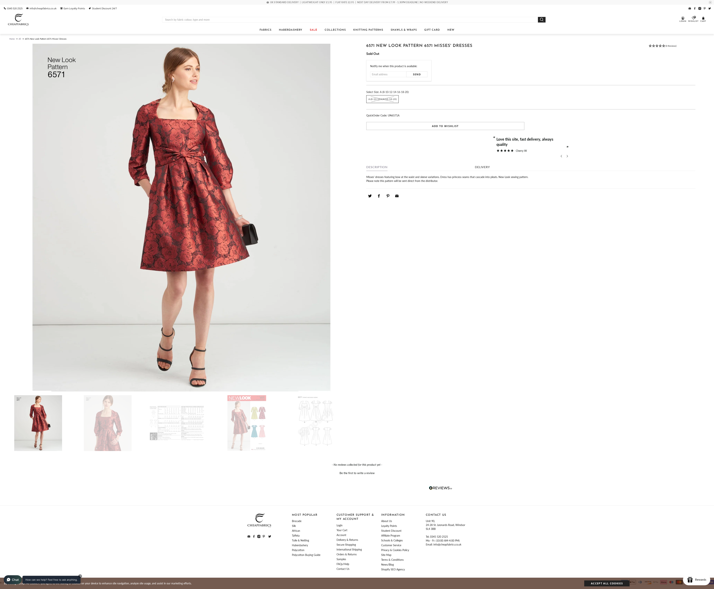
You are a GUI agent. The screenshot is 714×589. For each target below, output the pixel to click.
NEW (450, 30)
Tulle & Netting (300, 540)
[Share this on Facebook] (378, 195)
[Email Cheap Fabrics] (689, 8)
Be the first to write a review (357, 473)
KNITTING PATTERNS (368, 30)
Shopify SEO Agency (393, 569)
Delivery (482, 167)
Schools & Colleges (392, 540)
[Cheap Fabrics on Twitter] (709, 8)
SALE (313, 30)
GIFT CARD (432, 30)
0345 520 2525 (14, 8)
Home (12, 39)
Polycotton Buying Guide (306, 554)
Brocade (296, 521)
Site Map (386, 554)
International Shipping (349, 549)
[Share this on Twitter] (369, 195)
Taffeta (296, 535)
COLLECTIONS (335, 30)
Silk (294, 525)
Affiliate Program (390, 535)
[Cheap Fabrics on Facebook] (694, 8)
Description (376, 167)
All (20, 39)
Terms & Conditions (392, 559)
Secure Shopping (346, 544)
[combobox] (350, 20)
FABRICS (265, 30)
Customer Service (391, 545)
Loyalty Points (389, 525)
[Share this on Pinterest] (387, 195)
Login (339, 525)
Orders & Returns (347, 554)
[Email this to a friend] (397, 195)
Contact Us (343, 568)
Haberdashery (300, 545)
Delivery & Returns (347, 539)
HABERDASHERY (290, 30)
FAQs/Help (343, 564)
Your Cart (342, 530)
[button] (662, 48)
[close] (710, 2)
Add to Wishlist (445, 126)
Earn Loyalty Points (74, 8)
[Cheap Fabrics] (18, 19)
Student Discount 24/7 (104, 8)
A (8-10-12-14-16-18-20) (382, 99)
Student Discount (391, 530)
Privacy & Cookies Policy (395, 550)
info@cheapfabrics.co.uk (43, 8)
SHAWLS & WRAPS (404, 30)
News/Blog (387, 564)
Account (341, 535)
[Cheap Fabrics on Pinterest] (704, 8)
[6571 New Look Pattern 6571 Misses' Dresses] (181, 217)
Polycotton (298, 550)
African (296, 530)
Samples (341, 559)
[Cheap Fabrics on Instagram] (699, 8)
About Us (386, 521)
